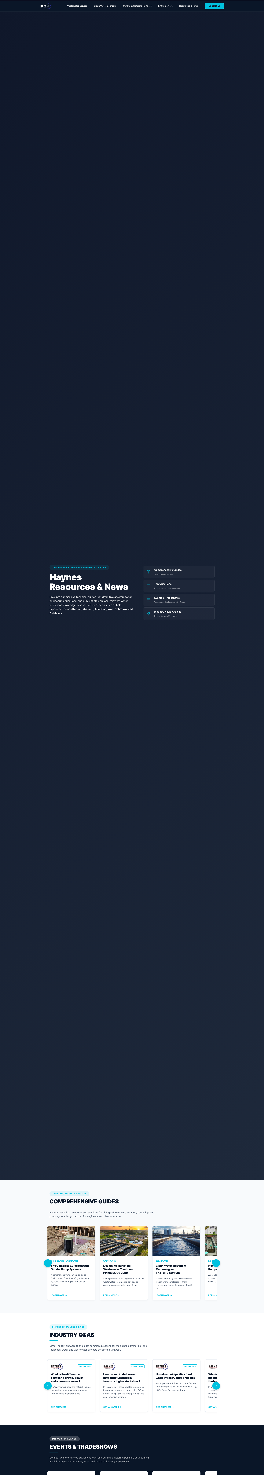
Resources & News (188, 6)
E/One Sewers (165, 6)
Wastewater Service (77, 6)
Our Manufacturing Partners (137, 6)
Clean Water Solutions (105, 6)
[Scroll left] (48, 1263)
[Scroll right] (216, 1263)
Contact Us (214, 5)
